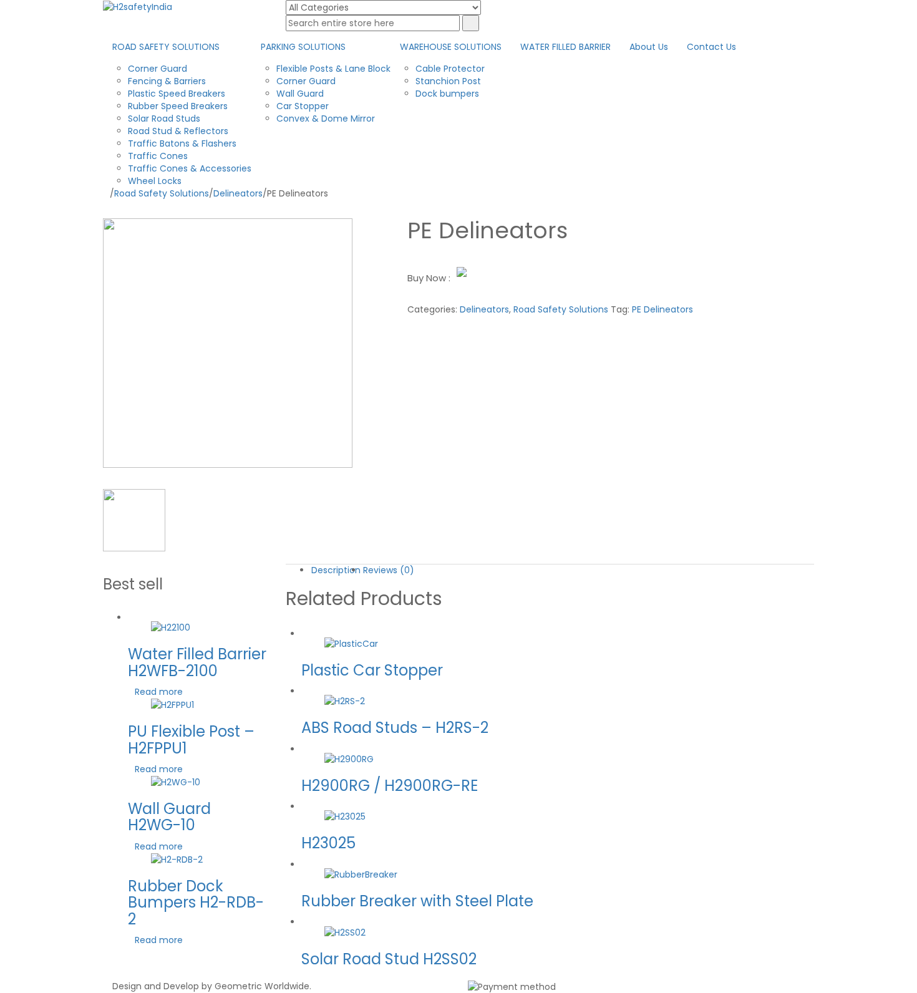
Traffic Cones (158, 156)
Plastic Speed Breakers (176, 93)
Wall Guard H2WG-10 (169, 816)
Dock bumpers (447, 93)
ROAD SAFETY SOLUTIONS (166, 47)
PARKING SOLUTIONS (303, 47)
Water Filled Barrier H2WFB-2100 (197, 662)
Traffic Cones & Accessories (189, 168)
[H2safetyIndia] (137, 6)
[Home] (106, 193)
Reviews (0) (388, 570)
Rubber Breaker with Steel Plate (417, 901)
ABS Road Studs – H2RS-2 (394, 727)
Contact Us (711, 47)
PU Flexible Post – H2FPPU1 (191, 739)
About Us (648, 47)
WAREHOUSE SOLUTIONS (451, 47)
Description (336, 570)
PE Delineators (662, 309)
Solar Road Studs (164, 118)
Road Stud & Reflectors (178, 131)
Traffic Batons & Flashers (182, 143)
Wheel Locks (155, 181)
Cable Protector (450, 68)
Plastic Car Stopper (372, 670)
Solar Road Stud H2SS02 (389, 959)
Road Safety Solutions (161, 193)
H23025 (328, 843)
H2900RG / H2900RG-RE (389, 785)
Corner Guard (157, 68)
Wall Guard (300, 93)
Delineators (238, 193)
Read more (159, 691)
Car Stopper (302, 106)
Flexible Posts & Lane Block (333, 68)
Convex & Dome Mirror (325, 118)
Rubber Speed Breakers (178, 106)
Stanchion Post (448, 81)
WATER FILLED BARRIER (565, 47)
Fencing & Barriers (167, 81)
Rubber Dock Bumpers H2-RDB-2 (196, 902)
